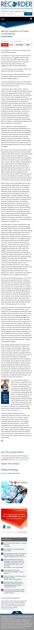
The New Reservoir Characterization (14, 549)
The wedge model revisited (11, 570)
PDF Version (19, 45)
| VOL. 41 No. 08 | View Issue (11, 41)
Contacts (24, 11)
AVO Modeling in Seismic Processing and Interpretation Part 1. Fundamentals (15, 554)
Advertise (17, 11)
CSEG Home (4, 11)
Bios (11, 45)
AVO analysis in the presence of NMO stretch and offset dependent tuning (14, 590)
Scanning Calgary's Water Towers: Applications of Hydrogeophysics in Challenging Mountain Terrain (13, 583)
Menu (3, 19)
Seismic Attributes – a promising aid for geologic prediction (15, 577)
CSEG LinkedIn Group (21, 460)
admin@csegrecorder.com (8, 609)
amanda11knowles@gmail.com (10, 410)
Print (28, 45)
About (11, 11)
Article (5, 45)
